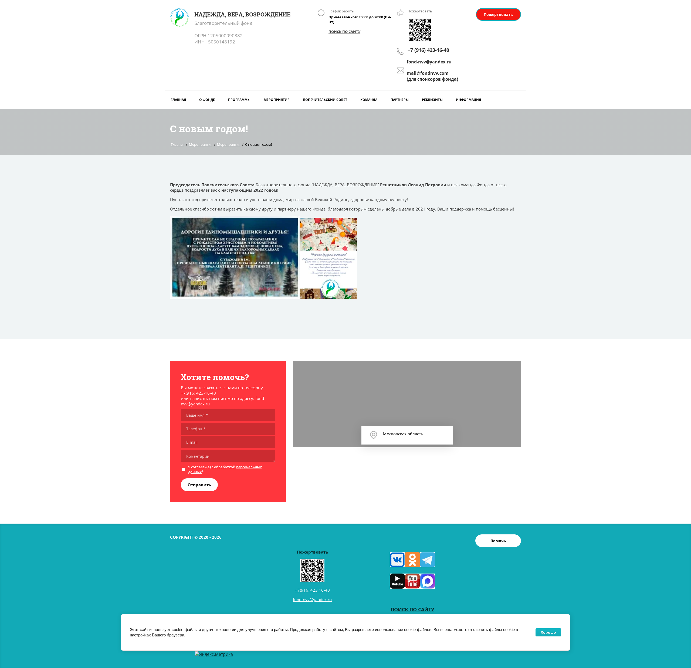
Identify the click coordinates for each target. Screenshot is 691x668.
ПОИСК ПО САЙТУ (344, 31)
